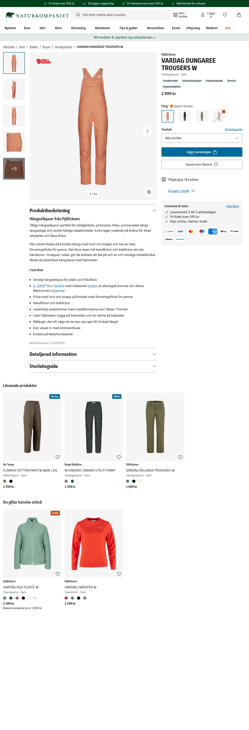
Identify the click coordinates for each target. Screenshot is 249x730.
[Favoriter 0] (226, 13)
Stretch (58, 286)
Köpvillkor (232, 206)
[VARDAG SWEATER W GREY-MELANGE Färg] (85, 598)
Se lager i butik (178, 191)
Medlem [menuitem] (211, 28)
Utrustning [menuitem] (78, 28)
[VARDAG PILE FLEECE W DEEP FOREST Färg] (11, 598)
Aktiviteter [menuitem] (102, 28)
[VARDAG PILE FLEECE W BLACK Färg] (23, 598)
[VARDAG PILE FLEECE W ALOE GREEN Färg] (5, 598)
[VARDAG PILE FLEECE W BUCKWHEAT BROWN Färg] (17, 598)
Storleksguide (233, 129)
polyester (58, 290)
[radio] (167, 116)
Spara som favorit (199, 164)
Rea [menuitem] (228, 28)
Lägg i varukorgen (199, 152)
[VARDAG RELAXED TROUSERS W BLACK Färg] (134, 481)
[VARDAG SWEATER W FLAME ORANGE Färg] (67, 598)
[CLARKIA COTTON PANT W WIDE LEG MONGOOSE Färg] (5, 481)
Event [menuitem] (176, 28)
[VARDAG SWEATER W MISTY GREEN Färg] (72, 598)
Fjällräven (168, 54)
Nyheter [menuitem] (10, 28)
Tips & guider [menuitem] (128, 28)
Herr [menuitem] (43, 28)
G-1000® (39, 286)
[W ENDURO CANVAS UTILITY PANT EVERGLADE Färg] (72, 481)
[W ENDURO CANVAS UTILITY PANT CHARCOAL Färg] (67, 481)
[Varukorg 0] (240, 13)
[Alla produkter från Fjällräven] (43, 61)
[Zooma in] (149, 192)
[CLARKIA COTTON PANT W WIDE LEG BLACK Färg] (11, 481)
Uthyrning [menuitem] (193, 28)
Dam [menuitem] (27, 28)
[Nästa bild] (147, 131)
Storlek (166, 129)
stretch (92, 286)
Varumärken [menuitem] (155, 28)
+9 (14, 169)
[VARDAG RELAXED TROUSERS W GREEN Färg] (128, 481)
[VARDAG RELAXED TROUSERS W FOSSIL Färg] (140, 481)
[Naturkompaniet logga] (37, 14)
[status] (93, 194)
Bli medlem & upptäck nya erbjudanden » (124, 37)
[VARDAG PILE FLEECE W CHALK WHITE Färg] (29, 598)
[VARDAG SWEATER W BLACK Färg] (78, 598)
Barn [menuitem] (58, 28)
